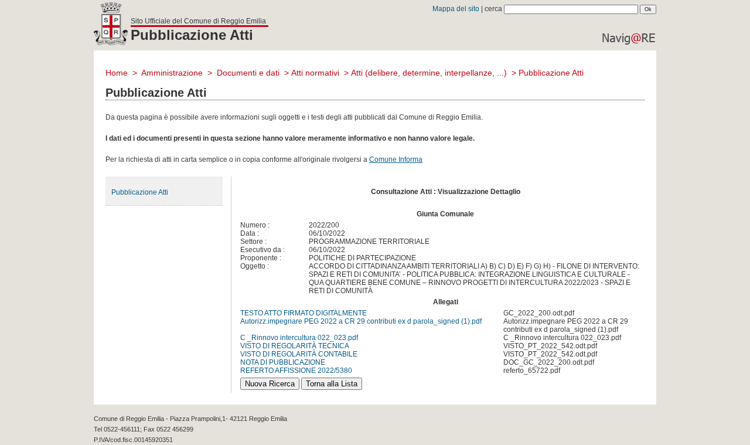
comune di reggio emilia (111, 26)
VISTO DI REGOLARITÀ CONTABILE (298, 354)
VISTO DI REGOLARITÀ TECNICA (294, 346)
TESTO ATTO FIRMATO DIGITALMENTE (303, 313)
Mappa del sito (455, 9)
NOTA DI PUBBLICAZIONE (282, 362)
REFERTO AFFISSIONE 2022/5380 (296, 370)
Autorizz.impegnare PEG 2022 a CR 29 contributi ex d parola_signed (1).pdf (361, 321)
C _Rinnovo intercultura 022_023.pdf (299, 338)
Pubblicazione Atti (139, 192)
